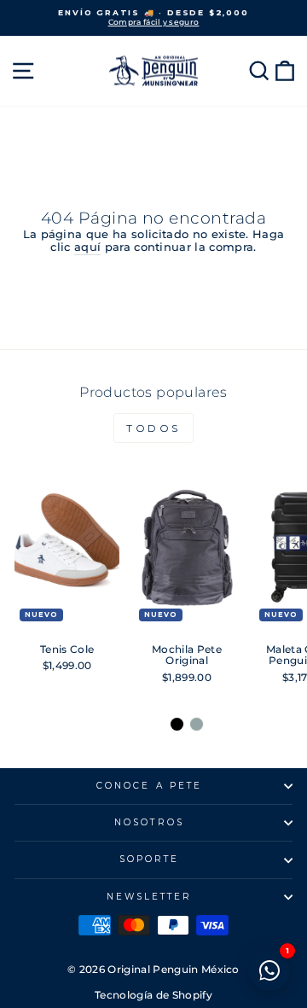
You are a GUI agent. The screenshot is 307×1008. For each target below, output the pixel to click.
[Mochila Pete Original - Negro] (177, 724)
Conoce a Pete (149, 785)
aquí (87, 247)
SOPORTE (149, 859)
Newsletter (150, 896)
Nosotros (149, 822)
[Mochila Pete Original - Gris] (196, 724)
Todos (153, 428)
